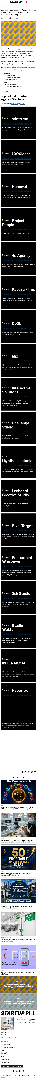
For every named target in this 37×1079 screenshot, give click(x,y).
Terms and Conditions (8, 1047)
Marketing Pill (5, 1062)
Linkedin (28, 123)
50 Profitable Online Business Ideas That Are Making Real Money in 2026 (16, 874)
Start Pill (15, 18)
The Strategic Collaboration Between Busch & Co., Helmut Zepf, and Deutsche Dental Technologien (18, 841)
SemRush (22, 103)
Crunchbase (14, 103)
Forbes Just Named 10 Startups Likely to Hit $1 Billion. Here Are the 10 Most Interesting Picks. (17, 808)
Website (12, 123)
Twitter (17, 123)
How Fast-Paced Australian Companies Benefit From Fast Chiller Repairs (16, 907)
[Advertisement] (18, 710)
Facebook (22, 123)
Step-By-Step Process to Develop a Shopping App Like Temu (17, 973)
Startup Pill (16, 6)
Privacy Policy (5, 1044)
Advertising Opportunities (9, 1038)
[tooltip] (22, 772)
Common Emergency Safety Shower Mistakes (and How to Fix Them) (18, 940)
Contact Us (4, 1041)
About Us (4, 1035)
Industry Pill (6, 6)
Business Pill (5, 1059)
